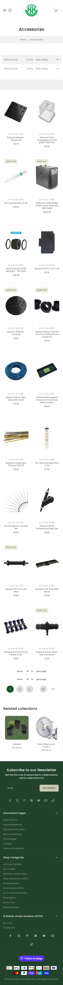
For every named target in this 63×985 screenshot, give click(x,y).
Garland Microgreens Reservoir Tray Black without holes (47, 400)
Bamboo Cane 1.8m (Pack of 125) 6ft (16, 464)
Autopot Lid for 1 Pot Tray (47, 268)
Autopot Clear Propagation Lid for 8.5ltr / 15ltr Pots (47, 140)
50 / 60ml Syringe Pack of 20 (47, 464)
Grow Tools (9, 902)
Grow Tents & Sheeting (15, 893)
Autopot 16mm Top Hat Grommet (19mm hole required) (47, 334)
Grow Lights (9, 869)
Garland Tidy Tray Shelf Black (47, 590)
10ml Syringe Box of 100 (16, 203)
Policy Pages (9, 839)
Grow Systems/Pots (13, 888)
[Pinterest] (24, 800)
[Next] (53, 689)
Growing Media (11, 883)
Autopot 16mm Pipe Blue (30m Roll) (16, 398)
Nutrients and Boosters (15, 873)
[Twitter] (17, 800)
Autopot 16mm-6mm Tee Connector (47, 653)
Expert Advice (10, 819)
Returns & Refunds (12, 834)
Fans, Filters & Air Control (15, 878)
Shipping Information (14, 829)
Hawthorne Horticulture (25, 979)
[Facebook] (10, 800)
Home (23, 39)
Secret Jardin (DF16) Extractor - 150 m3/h (16, 270)
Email (10, 788)
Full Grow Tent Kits (12, 864)
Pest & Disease (11, 907)
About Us (7, 923)
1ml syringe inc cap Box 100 (16, 527)
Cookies (7, 843)
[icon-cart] (55, 10)
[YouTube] (38, 800)
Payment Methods (12, 824)
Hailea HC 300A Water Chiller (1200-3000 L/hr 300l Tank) (47, 205)
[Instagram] (31, 800)
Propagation (9, 897)
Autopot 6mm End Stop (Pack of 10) (16, 653)
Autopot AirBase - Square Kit (16, 138)
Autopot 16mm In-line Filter (16, 590)
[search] (10, 10)
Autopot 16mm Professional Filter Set (47, 527)
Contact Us (9, 927)
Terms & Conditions (13, 848)
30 (43, 689)
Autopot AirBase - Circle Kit (16, 333)
